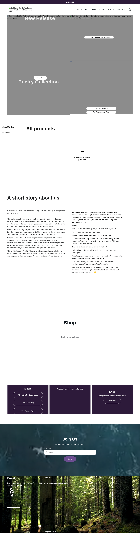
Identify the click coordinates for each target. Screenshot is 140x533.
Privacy (111, 9)
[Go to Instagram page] (12, 492)
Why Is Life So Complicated (28, 395)
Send (70, 459)
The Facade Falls (28, 411)
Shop (87, 9)
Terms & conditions (13, 507)
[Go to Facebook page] (12, 489)
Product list (121, 9)
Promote (102, 9)
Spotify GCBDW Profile (27, 417)
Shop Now (40, 78)
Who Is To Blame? (101, 108)
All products (6, 133)
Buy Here (112, 401)
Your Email (47, 448)
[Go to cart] (129, 9)
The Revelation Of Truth (101, 112)
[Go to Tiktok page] (12, 495)
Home (79, 9)
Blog (94, 9)
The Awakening (28, 403)
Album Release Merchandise (99, 37)
